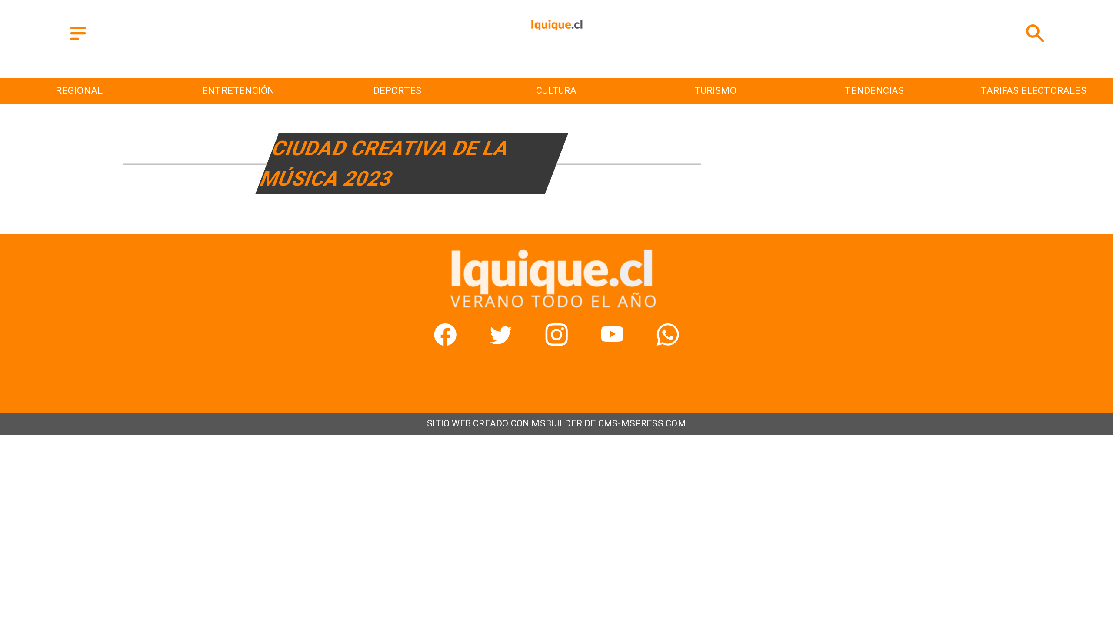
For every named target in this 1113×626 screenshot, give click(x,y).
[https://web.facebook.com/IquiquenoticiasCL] (445, 342)
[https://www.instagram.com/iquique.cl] (556, 342)
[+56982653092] (668, 342)
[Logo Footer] (551, 308)
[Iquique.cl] (78, 40)
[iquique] (556, 52)
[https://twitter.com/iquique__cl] (501, 342)
